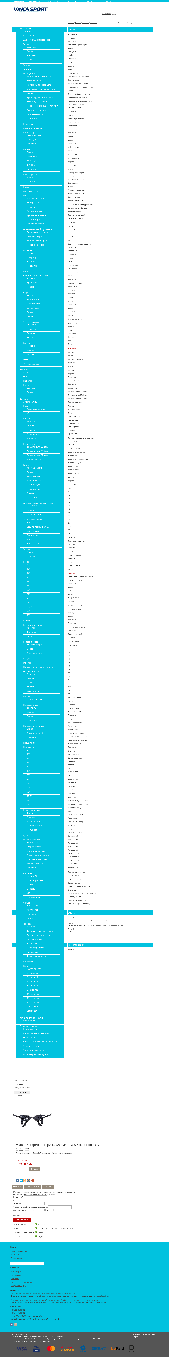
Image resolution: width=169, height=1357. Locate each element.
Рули (70, 719)
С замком (71, 637)
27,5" (70, 526)
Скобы (70, 55)
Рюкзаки (71, 294)
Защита (71, 327)
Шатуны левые (74, 772)
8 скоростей (73, 846)
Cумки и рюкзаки (75, 283)
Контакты (15, 1306)
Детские (71, 151)
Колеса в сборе (74, 559)
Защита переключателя (78, 459)
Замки (70, 48)
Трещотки (72, 548)
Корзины (71, 137)
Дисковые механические (78, 804)
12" (69, 499)
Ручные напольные (76, 193)
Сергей (71, 929)
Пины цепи (72, 864)
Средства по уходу (75, 879)
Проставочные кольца (77, 740)
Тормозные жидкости (77, 900)
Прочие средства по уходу (79, 904)
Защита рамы (73, 456)
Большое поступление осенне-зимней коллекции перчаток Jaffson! (43, 1293)
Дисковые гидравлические (79, 801)
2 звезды (71, 761)
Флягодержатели (75, 319)
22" (69, 516)
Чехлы (70, 262)
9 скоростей (73, 850)
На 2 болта (72, 441)
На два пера (73, 236)
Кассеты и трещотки (76, 541)
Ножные (71, 186)
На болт (71, 445)
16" (69, 505)
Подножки (72, 222)
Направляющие (74, 712)
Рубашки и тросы (75, 698)
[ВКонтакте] (17, 1180)
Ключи (70, 90)
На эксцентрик (74, 448)
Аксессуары (73, 34)
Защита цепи (73, 473)
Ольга (70, 923)
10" (69, 495)
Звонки (71, 66)
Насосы (71, 176)
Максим (71, 917)
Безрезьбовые (74, 729)
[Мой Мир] (28, 1180)
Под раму (72, 229)
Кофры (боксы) (74, 147)
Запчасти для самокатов (78, 872)
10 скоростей (73, 853)
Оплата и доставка (19, 1251)
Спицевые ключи (75, 108)
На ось (70, 226)
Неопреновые (74, 420)
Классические (74, 416)
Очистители (73, 890)
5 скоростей (73, 836)
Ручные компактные (76, 190)
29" (69, 533)
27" (69, 683)
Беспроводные (74, 126)
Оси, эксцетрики (75, 580)
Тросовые (72, 59)
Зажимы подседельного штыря (81, 438)
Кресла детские (74, 158)
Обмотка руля (73, 423)
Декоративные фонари (77, 208)
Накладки (72, 254)
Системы (71, 751)
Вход (141, 2)
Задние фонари (74, 211)
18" (69, 509)
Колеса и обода (74, 555)
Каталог (78, 23)
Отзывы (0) (47, 1186)
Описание (17, 1186)
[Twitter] (21, 1180)
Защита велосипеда (76, 452)
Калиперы (72, 811)
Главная (71, 23)
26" (69, 523)
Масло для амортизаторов (79, 886)
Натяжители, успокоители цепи (81, 577)
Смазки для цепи (75, 897)
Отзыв (16, 1216)
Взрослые (72, 340)
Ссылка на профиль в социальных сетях (30, 1207)
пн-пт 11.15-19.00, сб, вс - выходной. (26, 1316)
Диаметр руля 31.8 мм (77, 398)
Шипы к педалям (75, 605)
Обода (70, 562)
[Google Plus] (32, 1180)
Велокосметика (74, 883)
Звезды (71, 477)
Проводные (72, 129)
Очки (70, 330)
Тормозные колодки (76, 821)
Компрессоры (73, 183)
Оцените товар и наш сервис (25, 1210)
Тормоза (71, 794)
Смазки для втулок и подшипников (82, 893)
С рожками (72, 434)
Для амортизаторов (76, 180)
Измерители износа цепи (79, 83)
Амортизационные (76, 359)
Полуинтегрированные (77, 736)
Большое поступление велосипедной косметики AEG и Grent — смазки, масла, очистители (54, 1300)
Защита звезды (74, 463)
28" (69, 530)
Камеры (71, 488)
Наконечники (73, 708)
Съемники (72, 111)
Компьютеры (73, 122)
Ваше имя (72, 949)
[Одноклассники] (24, 1180)
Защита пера (73, 470)
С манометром (74, 197)
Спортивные (73, 272)
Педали (71, 602)
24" (69, 519)
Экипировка (73, 323)
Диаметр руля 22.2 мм (77, 391)
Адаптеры (72, 797)
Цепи (70, 62)
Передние (72, 144)
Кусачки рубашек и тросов (79, 94)
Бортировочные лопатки (78, 77)
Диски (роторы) (74, 808)
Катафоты (72, 247)
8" (68, 492)
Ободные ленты (74, 566)
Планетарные (73, 380)
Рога (69, 240)
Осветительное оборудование (80, 204)
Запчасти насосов (75, 200)
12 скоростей (73, 860)
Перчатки (72, 334)
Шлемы (71, 337)
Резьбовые (72, 726)
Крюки (70, 169)
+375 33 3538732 (18, 1310)
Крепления (72, 154)
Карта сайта (16, 1254)
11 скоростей (73, 857)
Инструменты (73, 73)
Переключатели (74, 609)
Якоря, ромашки (74, 743)
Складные (72, 52)
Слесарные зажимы (76, 104)
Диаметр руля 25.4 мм (77, 395)
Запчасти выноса (75, 402)
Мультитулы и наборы (77, 97)
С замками (72, 430)
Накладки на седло (76, 173)
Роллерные (72, 818)
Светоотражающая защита (79, 244)
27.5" (70, 687)
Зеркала (71, 70)
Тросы (70, 701)
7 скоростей (73, 843)
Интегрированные (76, 733)
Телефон (17, 1203)
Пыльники (72, 715)
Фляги (70, 316)
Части (70, 551)
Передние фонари (75, 218)
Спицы (70, 776)
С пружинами (73, 269)
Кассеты (71, 544)
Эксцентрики (73, 597)
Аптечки (71, 38)
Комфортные (73, 265)
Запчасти (85, 23)
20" (69, 512)
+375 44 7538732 (18, 1313)
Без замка (72, 631)
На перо (71, 233)
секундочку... (19, 1095)
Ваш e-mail (18, 1084)
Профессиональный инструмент (81, 101)
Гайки (70, 591)
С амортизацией (75, 634)
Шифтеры (72, 826)
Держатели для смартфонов (80, 45)
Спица (70, 790)
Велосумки (72, 287)
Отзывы (71, 912)
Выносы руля (73, 388)
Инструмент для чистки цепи (80, 87)
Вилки (70, 356)
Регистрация (149, 2)
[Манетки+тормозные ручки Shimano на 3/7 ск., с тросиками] (32, 1139)
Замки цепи (73, 867)
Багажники (72, 41)
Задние (71, 140)
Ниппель (71, 786)
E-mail (16, 1200)
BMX (69, 768)
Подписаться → (22, 1092)
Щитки (70, 301)
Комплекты (72, 783)
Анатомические (74, 409)
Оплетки (71, 705)
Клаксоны (72, 115)
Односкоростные (75, 758)
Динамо (71, 370)
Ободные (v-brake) (75, 815)
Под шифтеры (74, 427)
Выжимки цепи (74, 80)
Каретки (71, 537)
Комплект (72, 311)
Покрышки (72, 645)
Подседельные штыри (77, 627)
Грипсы (71, 406)
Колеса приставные (76, 119)
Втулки (70, 367)
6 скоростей (73, 839)
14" (69, 502)
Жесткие (71, 363)
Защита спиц (73, 466)
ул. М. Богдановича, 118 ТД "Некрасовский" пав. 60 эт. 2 (35, 1319)
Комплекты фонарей (76, 215)
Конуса (71, 570)
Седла (70, 258)
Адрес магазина (17, 1258)
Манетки (93, 23)
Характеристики (32, 1186)
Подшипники (73, 642)
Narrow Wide (73, 754)
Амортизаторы (74, 352)
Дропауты (72, 613)
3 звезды (71, 765)
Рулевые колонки (75, 723)
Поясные (71, 290)
